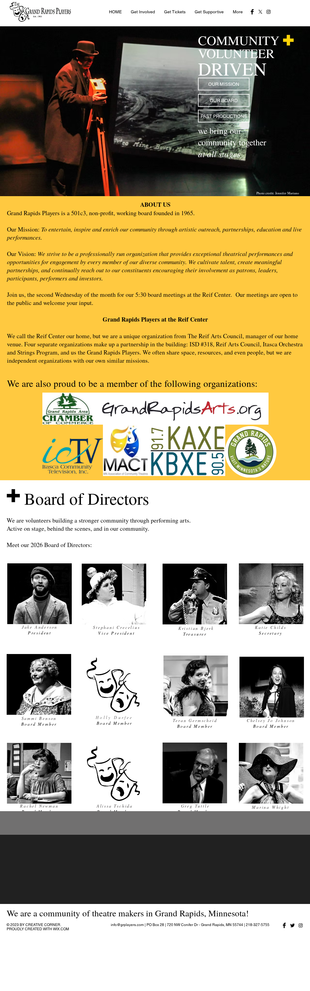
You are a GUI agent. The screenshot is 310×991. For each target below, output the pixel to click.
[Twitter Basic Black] (292, 925)
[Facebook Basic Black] (252, 12)
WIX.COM (61, 929)
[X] (260, 12)
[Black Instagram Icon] (268, 12)
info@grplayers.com (127, 925)
